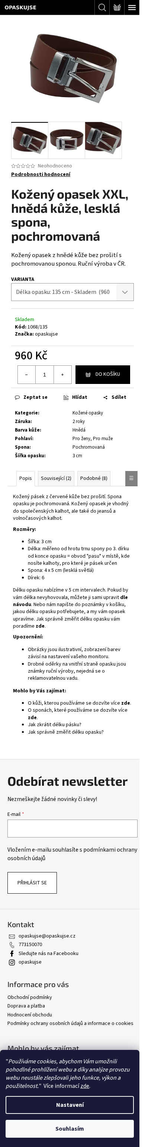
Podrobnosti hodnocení (40, 174)
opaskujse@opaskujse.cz (47, 936)
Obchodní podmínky (29, 997)
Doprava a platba (26, 1006)
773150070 (30, 944)
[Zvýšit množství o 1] (62, 375)
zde (84, 1086)
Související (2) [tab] (56, 478)
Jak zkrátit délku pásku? (54, 724)
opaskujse (46, 334)
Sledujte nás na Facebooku (48, 953)
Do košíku (108, 374)
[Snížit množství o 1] (27, 375)
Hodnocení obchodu (29, 1015)
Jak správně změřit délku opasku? (66, 732)
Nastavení (70, 1105)
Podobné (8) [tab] (93, 478)
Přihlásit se (32, 883)
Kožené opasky (87, 413)
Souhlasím (69, 1129)
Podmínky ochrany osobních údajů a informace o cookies (70, 1023)
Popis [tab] (25, 478)
